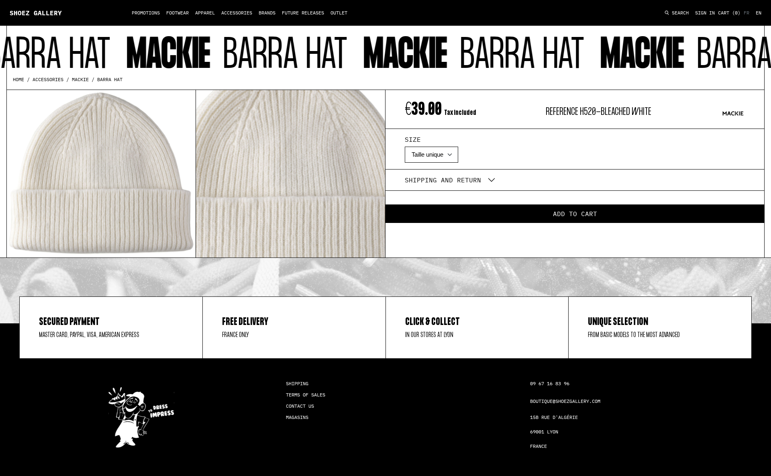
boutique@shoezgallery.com (565, 401)
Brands (267, 13)
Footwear (177, 13)
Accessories (236, 13)
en (758, 13)
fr (746, 13)
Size (413, 139)
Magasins (297, 417)
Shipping (297, 383)
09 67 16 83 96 (549, 383)
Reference (562, 112)
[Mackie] (733, 113)
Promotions (146, 13)
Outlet (338, 13)
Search (679, 13)
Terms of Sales (305, 395)
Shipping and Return (443, 180)
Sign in (705, 13)
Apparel (205, 13)
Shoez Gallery (36, 13)
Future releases (303, 13)
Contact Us (300, 406)
